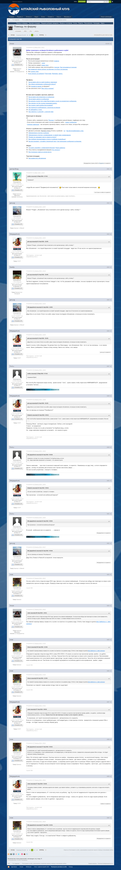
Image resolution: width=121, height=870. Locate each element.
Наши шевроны (60, 147)
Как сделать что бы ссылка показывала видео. (43, 103)
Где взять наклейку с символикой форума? (42, 147)
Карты (102, 23)
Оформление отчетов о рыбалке (39, 133)
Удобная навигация (33, 124)
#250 (108, 480)
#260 (108, 817)
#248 (108, 396)
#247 (108, 366)
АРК (9, 863)
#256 (108, 671)
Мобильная (28, 866)
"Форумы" (51, 120)
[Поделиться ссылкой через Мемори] (22, 854)
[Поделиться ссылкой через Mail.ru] (11, 854)
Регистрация (82, 1)
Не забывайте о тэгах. (35, 109)
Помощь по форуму (22, 23)
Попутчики (48, 73)
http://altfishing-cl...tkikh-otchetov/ (96, 650)
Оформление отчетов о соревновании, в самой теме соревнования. (50, 135)
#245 (108, 300)
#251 (108, 513)
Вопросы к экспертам (66, 23)
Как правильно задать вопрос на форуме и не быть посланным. (48, 69)
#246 (108, 331)
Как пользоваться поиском (68, 67)
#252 (108, 543)
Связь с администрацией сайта (41, 866)
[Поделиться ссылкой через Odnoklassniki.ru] (8, 854)
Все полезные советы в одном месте (40, 152)
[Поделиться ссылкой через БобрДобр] (24, 854)
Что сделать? (56, 149)
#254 (108, 605)
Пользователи (88, 23)
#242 (108, 203)
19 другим (101, 163)
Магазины (67, 16)
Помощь (71, 866)
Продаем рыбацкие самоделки (50, 23)
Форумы (19, 16)
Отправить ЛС (18, 64)
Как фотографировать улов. (75, 130)
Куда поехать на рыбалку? (36, 73)
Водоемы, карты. (57, 73)
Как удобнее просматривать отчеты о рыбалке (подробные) (47, 139)
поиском (56, 67)
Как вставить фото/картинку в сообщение (41, 97)
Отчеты (28, 16)
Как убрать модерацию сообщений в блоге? (42, 84)
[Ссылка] (42, 389)
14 (34, 35)
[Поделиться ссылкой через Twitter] (18, 854)
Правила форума (92, 863)
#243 (108, 234)
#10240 (108, 43)
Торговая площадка (34, 23)
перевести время (36, 86)
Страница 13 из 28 (21, 35)
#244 (108, 267)
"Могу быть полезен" (47, 88)
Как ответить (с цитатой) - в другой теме (41, 111)
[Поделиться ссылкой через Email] (27, 854)
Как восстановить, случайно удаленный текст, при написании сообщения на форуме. (55, 141)
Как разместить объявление (37, 158)
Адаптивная (14, 866)
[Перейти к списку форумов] (14, 9)
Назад (12, 35)
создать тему (35, 71)
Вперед (41, 35)
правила (56, 61)
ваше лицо (45, 65)
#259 (108, 776)
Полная (21, 866)
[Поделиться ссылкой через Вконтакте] (13, 854)
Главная (11, 16)
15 (37, 35)
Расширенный (112, 1)
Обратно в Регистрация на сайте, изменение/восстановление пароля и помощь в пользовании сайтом (88, 850)
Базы (58, 16)
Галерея (50, 16)
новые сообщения (71, 122)
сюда (43, 63)
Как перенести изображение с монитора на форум (44, 107)
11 (27, 35)
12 (29, 35)
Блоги (43, 16)
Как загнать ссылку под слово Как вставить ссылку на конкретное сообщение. (53, 101)
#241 (108, 169)
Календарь (96, 23)
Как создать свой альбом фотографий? (41, 105)
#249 (108, 447)
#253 (108, 574)
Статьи (75, 23)
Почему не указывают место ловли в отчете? (42, 137)
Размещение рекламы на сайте (59, 866)
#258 (108, 739)
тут (64, 130)
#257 (108, 702)
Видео (36, 16)
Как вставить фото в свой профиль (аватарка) (43, 82)
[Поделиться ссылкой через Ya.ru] (16, 854)
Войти (75, 1)
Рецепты (80, 23)
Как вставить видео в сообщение (39, 99)
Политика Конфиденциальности (105, 863)
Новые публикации (106, 16)
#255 (108, 639)
